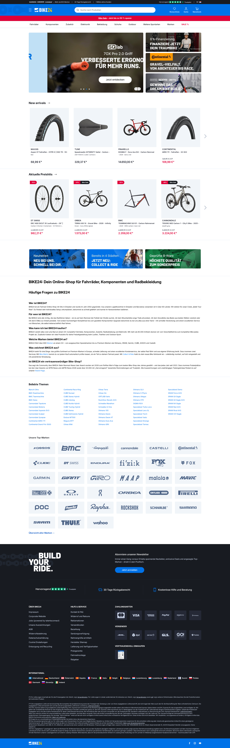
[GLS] (166, 635)
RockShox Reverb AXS (107, 400)
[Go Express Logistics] (180, 635)
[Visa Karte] (136, 615)
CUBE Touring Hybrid (72, 407)
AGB (31, 629)
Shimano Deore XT (105, 417)
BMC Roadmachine (36, 393)
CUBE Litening (69, 400)
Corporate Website (37, 616)
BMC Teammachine (36, 396)
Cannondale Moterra (37, 407)
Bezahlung (75, 629)
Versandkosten (77, 625)
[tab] (80, 89)
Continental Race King (72, 390)
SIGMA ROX (138, 403)
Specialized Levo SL (141, 410)
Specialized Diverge (141, 421)
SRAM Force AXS (175, 393)
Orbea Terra (103, 390)
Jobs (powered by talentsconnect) (44, 620)
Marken (50, 343)
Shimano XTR (138, 400)
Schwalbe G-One (105, 407)
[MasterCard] (121, 615)
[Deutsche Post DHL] (121, 635)
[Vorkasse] (195, 615)
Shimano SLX (138, 390)
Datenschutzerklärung (38, 638)
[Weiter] (139, 88)
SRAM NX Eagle (174, 403)
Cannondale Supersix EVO (39, 410)
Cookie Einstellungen (38, 642)
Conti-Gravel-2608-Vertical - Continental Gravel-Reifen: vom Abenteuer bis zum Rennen (173, 62)
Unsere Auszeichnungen (39, 625)
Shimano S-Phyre (140, 393)
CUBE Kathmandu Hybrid (73, 414)
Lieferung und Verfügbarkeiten (84, 646)
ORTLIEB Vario (104, 396)
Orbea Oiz (102, 393)
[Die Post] (151, 635)
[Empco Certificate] (121, 654)
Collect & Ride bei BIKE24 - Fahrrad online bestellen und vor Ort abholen (115, 257)
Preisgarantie (76, 651)
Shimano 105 (103, 410)
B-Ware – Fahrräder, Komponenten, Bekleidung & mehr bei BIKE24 (173, 257)
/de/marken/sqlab (86, 63)
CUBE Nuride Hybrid (72, 403)
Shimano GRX (103, 424)
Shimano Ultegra (139, 396)
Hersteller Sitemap (79, 642)
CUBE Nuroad (69, 393)
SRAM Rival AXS (174, 410)
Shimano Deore (104, 414)
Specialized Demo (175, 390)
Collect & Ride (128, 354)
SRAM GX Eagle (174, 396)
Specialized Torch (140, 414)
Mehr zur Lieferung (58, 717)
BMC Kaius (33, 400)
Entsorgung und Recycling (40, 646)
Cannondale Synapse (37, 417)
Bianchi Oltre (34, 390)
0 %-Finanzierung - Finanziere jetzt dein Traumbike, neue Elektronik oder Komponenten (173, 42)
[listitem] (49, 136)
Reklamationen (77, 620)
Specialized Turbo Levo (142, 407)
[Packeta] (195, 635)
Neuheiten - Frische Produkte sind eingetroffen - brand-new (57, 257)
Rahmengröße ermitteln (81, 638)
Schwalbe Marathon (106, 403)
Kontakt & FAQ (77, 612)
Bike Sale (102, 18)
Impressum (34, 612)
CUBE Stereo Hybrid (71, 396)
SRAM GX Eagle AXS (176, 400)
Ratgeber (75, 659)
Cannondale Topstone (37, 403)
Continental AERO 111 (37, 421)
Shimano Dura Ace (105, 421)
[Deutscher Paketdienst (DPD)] (136, 635)
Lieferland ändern (94, 706)
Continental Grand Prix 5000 (40, 424)
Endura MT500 (69, 417)
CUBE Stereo (69, 410)
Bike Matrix (43, 354)
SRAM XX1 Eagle (174, 414)
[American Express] (151, 615)
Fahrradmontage (78, 655)
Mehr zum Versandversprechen (134, 723)
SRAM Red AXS (174, 407)
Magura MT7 (69, 421)
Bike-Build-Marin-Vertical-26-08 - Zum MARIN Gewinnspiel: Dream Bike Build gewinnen (173, 83)
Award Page (40, 371)
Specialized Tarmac (141, 424)
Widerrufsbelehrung (38, 633)
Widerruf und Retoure (80, 616)
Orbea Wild (68, 424)
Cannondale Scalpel (36, 414)
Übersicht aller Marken (40, 533)
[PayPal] (166, 615)
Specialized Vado (140, 417)
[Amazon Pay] (180, 615)
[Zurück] (135, 88)
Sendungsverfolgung (80, 633)
